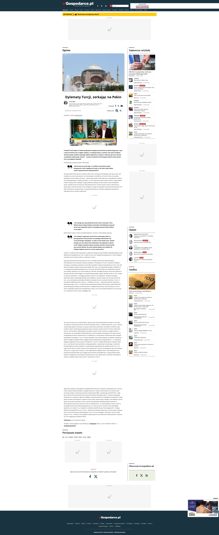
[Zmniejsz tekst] (121, 111)
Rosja (80, 437)
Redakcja (117, 526)
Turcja (84, 437)
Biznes (76, 10)
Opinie (145, 10)
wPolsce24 (93, 423)
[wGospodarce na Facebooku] (97, 6)
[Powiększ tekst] (116, 110)
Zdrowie (127, 10)
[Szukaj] (111, 6)
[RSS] (106, 6)
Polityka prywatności (108, 532)
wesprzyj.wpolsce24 (70, 426)
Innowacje (114, 10)
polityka (71, 437)
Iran (66, 437)
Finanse (71, 10)
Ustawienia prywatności (119, 532)
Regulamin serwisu (98, 532)
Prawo (81, 10)
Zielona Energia (139, 10)
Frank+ (131, 10)
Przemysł (121, 10)
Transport (87, 10)
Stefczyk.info (78, 115)
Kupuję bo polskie (106, 10)
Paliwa (92, 10)
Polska (76, 437)
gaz (63, 437)
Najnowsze (65, 10)
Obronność (98, 10)
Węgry (89, 437)
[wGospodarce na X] (101, 6)
